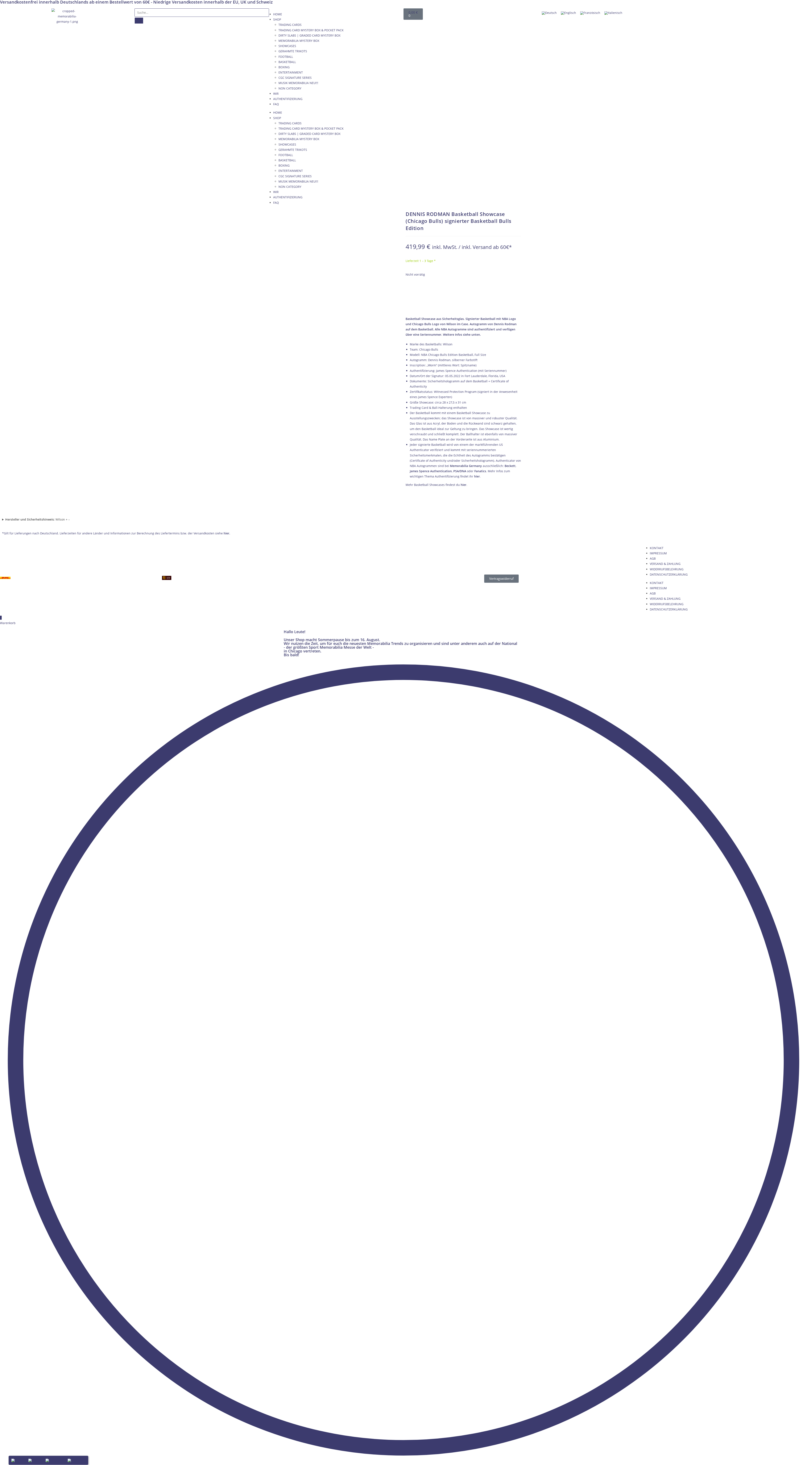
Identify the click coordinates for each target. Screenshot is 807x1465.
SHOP (277, 19)
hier (477, 476)
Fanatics (480, 471)
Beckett (510, 466)
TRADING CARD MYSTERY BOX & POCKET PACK (311, 30)
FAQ (276, 104)
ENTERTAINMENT (290, 72)
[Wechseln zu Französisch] (590, 13)
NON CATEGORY (289, 88)
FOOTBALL (285, 57)
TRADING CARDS (290, 25)
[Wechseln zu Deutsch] (549, 13)
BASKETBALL (287, 62)
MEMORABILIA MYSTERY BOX (298, 41)
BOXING (284, 67)
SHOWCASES (287, 46)
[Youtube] (722, 13)
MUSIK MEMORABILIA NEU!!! (298, 83)
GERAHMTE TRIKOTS (292, 51)
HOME (277, 14)
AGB (653, 558)
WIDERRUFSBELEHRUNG (666, 569)
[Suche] (138, 20)
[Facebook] (677, 13)
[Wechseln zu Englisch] (568, 13)
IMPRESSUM (658, 553)
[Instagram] (767, 13)
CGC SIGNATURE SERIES (295, 78)
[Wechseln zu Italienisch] (613, 13)
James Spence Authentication (431, 471)
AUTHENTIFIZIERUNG (287, 99)
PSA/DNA (459, 471)
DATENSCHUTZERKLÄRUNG (669, 574)
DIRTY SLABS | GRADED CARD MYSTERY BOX (309, 35)
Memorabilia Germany (466, 466)
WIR (276, 94)
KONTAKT (656, 548)
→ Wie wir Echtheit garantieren (463, 306)
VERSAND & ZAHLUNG (665, 564)
